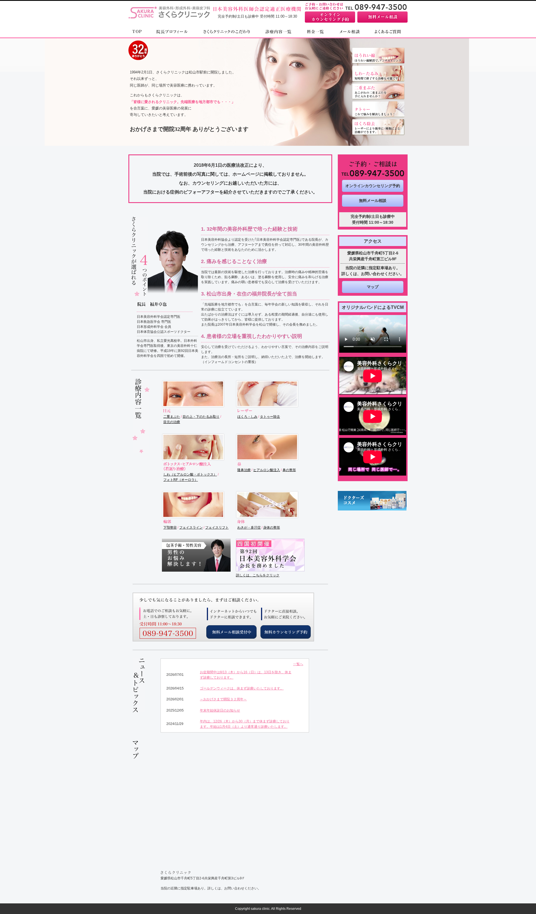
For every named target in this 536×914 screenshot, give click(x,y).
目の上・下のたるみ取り (201, 417)
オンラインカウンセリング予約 (372, 185)
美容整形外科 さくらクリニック (169, 8)
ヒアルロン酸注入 (266, 470)
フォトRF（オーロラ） (180, 480)
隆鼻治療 (244, 470)
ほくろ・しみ (247, 417)
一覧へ (298, 664)
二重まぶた (171, 417)
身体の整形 (271, 527)
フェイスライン (191, 527)
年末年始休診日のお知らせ (220, 710)
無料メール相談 (372, 200)
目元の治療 (171, 422)
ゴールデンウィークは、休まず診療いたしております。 (242, 688)
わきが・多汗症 (249, 527)
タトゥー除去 (270, 417)
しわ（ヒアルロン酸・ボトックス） (190, 474)
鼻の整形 (289, 470)
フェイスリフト (217, 527)
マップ (373, 287)
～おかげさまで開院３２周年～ (223, 699)
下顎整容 (170, 527)
